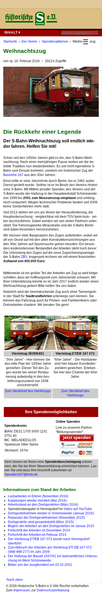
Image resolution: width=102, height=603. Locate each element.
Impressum (21, 590)
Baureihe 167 (13, 175)
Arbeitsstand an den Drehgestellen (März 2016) (43, 504)
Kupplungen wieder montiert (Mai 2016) (37, 500)
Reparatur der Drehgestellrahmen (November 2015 (46, 517)
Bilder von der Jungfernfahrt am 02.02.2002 (40, 565)
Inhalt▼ (12, 32)
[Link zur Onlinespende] (77, 445)
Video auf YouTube (78, 509)
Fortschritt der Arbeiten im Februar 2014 (37, 535)
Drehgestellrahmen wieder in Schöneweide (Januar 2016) (51, 513)
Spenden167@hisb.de (21, 474)
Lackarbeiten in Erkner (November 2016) (38, 496)
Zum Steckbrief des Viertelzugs (28, 391)
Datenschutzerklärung (53, 590)
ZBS (24, 257)
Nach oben (15, 580)
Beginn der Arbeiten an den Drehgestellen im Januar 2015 (51, 526)
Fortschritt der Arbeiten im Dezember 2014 (39, 530)
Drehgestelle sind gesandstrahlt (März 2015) (41, 522)
